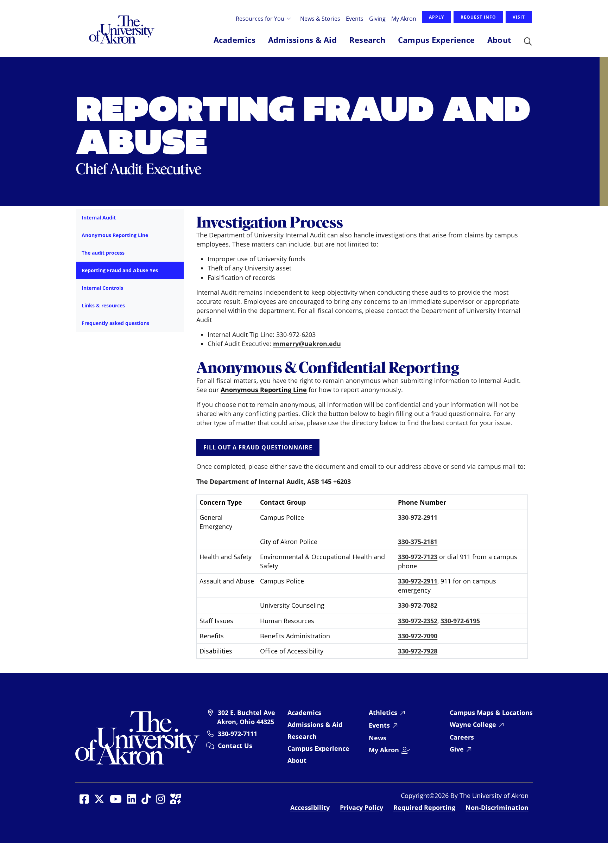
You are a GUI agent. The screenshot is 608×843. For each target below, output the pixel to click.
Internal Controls (102, 288)
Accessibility (310, 807)
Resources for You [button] (261, 18)
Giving (377, 18)
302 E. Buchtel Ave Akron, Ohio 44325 (246, 717)
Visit (519, 17)
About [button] (499, 39)
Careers (462, 737)
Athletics (383, 712)
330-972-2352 (417, 621)
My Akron (403, 18)
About (296, 760)
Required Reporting (424, 807)
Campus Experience (318, 748)
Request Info (478, 17)
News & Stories (320, 18)
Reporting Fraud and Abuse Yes (120, 270)
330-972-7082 (417, 605)
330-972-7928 (417, 651)
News (377, 738)
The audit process (103, 252)
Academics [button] (234, 39)
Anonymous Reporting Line (115, 235)
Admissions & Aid (314, 724)
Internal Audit (99, 217)
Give (457, 749)
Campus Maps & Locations (491, 712)
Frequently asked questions (115, 323)
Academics (304, 712)
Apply (436, 17)
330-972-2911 (417, 517)
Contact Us (235, 745)
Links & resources (103, 305)
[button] (528, 42)
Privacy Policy (361, 807)
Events (354, 18)
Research (302, 736)
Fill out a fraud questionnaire (257, 447)
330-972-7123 (417, 557)
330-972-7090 (417, 636)
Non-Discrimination (497, 807)
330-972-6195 (460, 621)
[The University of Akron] (137, 737)
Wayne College (473, 724)
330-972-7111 (237, 733)
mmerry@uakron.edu (307, 343)
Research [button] (367, 39)
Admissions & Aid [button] (302, 39)
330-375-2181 (417, 541)
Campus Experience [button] (436, 39)
